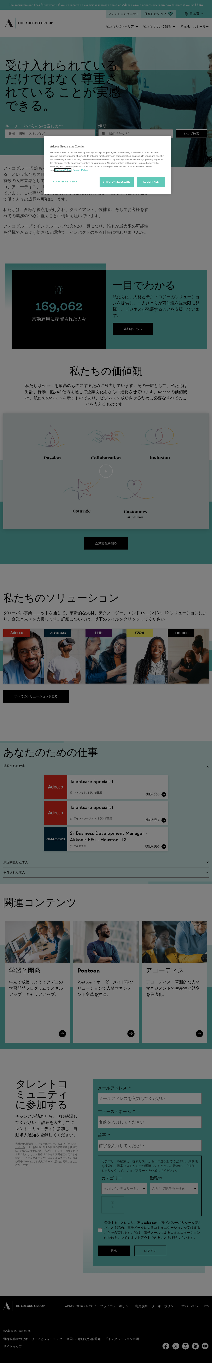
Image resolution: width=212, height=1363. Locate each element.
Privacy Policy (80, 170)
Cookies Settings (65, 181)
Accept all (151, 182)
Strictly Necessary (116, 182)
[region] (107, 165)
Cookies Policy (63, 170)
